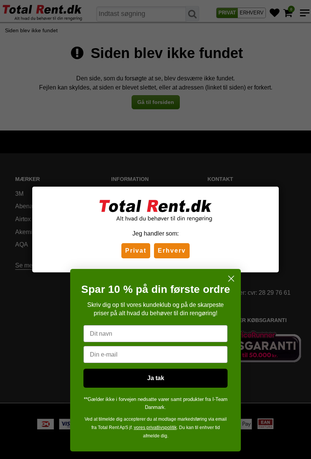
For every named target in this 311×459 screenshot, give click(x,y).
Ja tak (155, 378)
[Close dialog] (231, 278)
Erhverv (172, 250)
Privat (135, 250)
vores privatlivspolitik (155, 427)
